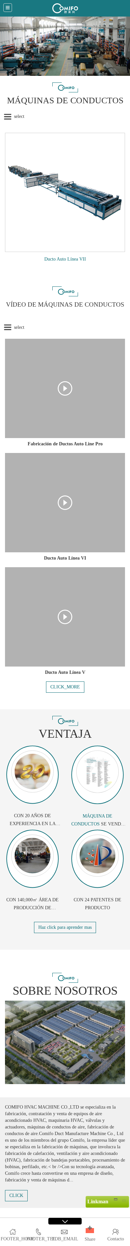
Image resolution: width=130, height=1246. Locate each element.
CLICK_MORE (65, 686)
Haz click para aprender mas (65, 927)
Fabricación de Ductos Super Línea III (65, 259)
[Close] (124, 1199)
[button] (90, 1230)
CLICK (16, 1195)
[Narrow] (115, 1199)
